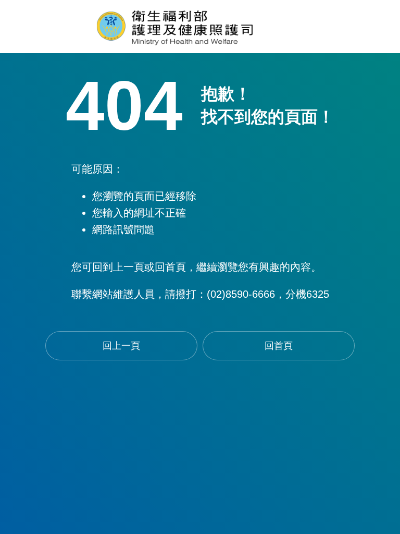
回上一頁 (121, 346)
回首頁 (279, 346)
